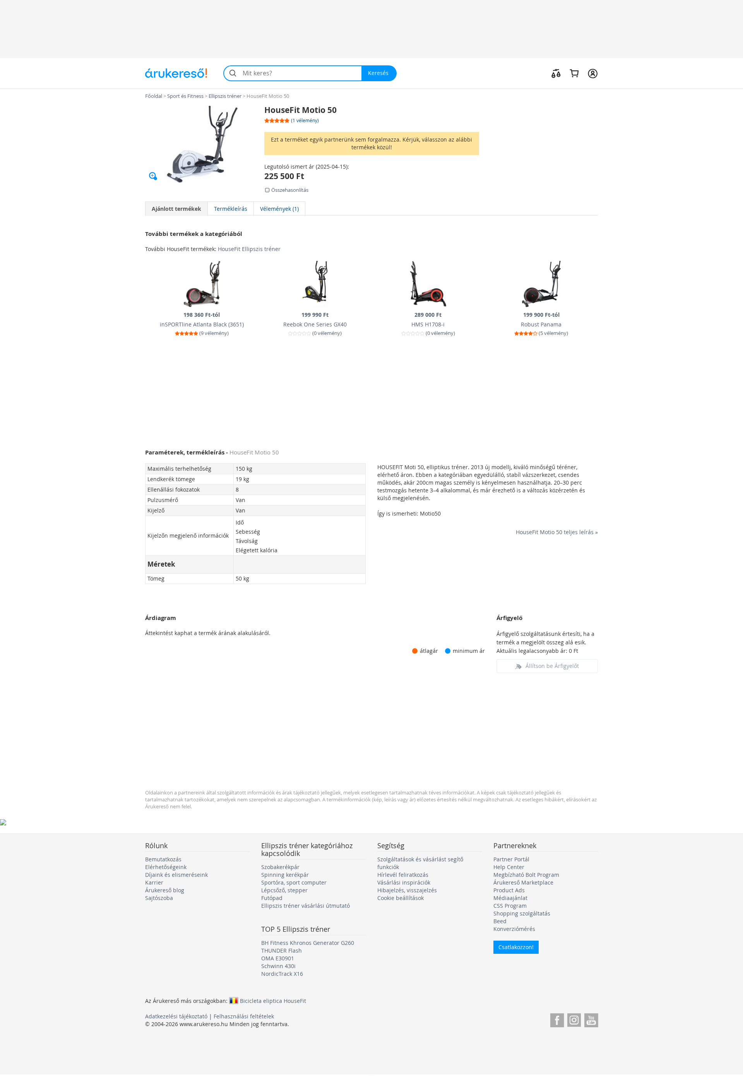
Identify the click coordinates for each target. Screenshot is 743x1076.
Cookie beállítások (400, 898)
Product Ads (509, 890)
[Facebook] (557, 1019)
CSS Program (510, 905)
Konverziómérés (514, 929)
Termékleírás (230, 208)
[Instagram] (574, 1019)
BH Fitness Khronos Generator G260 (307, 942)
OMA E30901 (277, 958)
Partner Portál (511, 859)
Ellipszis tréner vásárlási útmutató (305, 905)
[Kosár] (574, 73)
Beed (500, 921)
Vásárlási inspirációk (403, 882)
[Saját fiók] (592, 73)
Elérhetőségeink (166, 867)
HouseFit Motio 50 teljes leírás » (557, 532)
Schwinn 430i (278, 966)
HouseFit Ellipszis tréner (249, 249)
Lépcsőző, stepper (284, 890)
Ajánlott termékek (176, 208)
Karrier (154, 882)
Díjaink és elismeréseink (176, 874)
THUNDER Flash (281, 950)
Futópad (271, 898)
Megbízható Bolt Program (526, 874)
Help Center (508, 867)
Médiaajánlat (510, 898)
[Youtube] (591, 1019)
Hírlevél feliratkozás (402, 874)
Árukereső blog (164, 890)
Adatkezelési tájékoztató (176, 1016)
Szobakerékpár (280, 867)
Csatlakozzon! (516, 947)
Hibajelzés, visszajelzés (407, 890)
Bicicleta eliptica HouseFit (273, 1000)
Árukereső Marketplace (523, 882)
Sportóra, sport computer (294, 882)
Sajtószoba (159, 898)
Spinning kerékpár (285, 874)
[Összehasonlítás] (556, 73)
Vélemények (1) (279, 208)
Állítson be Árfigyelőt (552, 666)
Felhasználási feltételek (244, 1016)
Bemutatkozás (163, 859)
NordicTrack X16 (282, 973)
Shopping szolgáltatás (521, 913)
